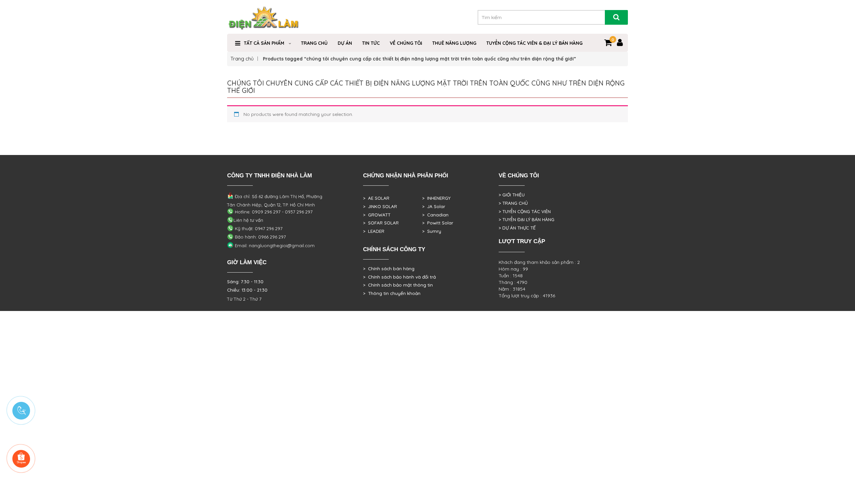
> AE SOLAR (376, 198)
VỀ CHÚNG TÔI (406, 43)
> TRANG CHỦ (513, 203)
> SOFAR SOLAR (381, 222)
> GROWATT (376, 214)
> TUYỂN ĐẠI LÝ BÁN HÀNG (526, 219)
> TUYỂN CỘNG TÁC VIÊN (525, 211)
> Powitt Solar (437, 222)
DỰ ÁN (345, 43)
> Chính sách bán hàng (388, 268)
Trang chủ (242, 58)
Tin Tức (371, 43)
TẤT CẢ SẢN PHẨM (264, 43)
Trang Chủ (314, 43)
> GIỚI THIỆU (512, 194)
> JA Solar (433, 206)
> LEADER (373, 231)
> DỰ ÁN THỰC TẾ (517, 227)
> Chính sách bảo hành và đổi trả (399, 277)
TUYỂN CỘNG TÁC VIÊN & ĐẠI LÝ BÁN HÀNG (534, 43)
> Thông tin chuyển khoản (391, 293)
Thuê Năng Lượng (454, 43)
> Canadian (435, 214)
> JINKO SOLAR (380, 206)
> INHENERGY (436, 198)
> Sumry (431, 231)
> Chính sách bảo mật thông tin (398, 285)
